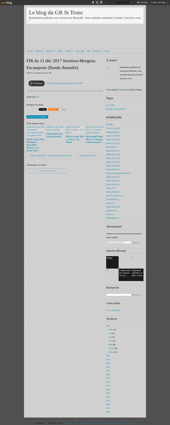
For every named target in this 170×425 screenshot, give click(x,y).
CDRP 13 (69, 51)
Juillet (111, 330)
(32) (113, 169)
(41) (113, 143)
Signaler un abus (86, 423)
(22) (113, 181)
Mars (111, 344)
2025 (108, 356)
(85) (113, 128)
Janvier (111, 352)
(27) (113, 177)
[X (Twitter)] (97, 2)
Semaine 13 (50, 51)
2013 (108, 401)
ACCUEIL (110, 105)
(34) (113, 158)
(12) (112, 199)
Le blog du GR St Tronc (56, 12)
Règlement (39, 51)
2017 (108, 386)
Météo (60, 51)
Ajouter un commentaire (47, 171)
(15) (114, 196)
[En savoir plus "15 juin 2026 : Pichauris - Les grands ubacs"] (137, 262)
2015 (108, 393)
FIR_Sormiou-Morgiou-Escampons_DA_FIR (65, 83)
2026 (108, 326)
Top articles (67, 423)
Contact (107, 51)
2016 (108, 389)
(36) (113, 154)
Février (111, 348)
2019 (108, 378)
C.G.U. (96, 423)
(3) (111, 211)
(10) (113, 207)
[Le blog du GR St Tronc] (112, 71)
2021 (108, 371)
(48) (113, 136)
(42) (113, 139)
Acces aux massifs (113, 310)
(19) (113, 192)
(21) (113, 184)
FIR (88, 51)
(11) (110, 203)
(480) (109, 125)
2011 (108, 408)
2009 (108, 412)
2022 (108, 367)
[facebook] (93, 2)
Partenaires (96, 51)
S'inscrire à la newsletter (37, 117)
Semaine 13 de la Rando (115, 109)
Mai (110, 337)
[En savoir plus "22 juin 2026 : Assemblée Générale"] (125, 262)
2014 (108, 397)
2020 (108, 374)
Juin (110, 333)
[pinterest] (101, 2)
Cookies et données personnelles (110, 423)
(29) (118, 173)
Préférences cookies (128, 423)
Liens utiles (79, 51)
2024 (108, 359)
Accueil (30, 51)
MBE (121, 90)
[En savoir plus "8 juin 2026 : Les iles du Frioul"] (112, 275)
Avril (111, 341)
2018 (108, 382)
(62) (112, 132)
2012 (108, 404)
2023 (108, 363)
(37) (113, 151)
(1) (112, 218)
